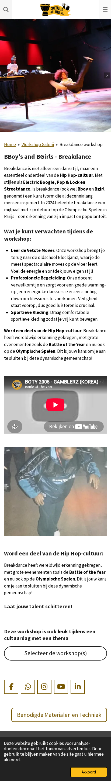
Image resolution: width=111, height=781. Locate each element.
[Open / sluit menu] (105, 9)
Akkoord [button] (89, 772)
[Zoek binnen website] (6, 9)
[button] (102, 452)
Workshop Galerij (38, 144)
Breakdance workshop (81, 144)
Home (10, 144)
